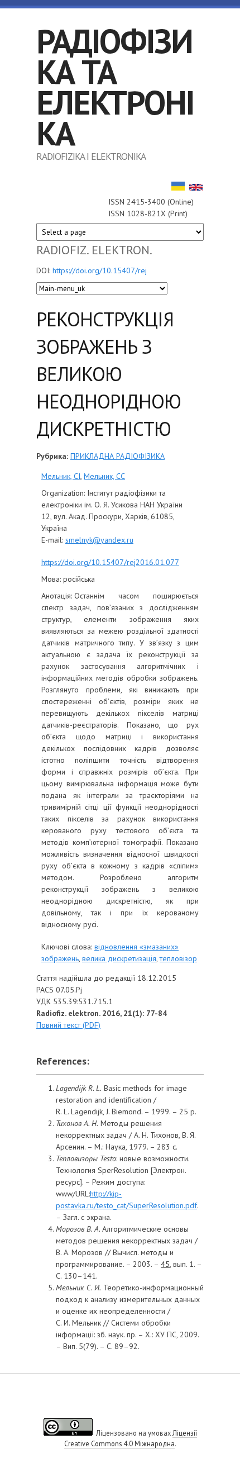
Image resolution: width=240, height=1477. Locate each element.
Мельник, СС (104, 476)
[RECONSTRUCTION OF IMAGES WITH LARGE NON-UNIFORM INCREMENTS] (196, 188)
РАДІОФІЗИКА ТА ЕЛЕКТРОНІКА (115, 87)
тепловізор (178, 958)
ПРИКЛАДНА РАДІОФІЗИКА (117, 456)
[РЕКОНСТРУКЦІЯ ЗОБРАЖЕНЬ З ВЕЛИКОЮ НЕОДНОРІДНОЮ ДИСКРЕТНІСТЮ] (178, 188)
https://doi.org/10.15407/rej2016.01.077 (110, 562)
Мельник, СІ (60, 476)
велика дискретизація (119, 958)
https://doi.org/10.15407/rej (99, 270)
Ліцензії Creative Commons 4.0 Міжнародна (130, 1438)
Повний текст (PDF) (68, 1025)
